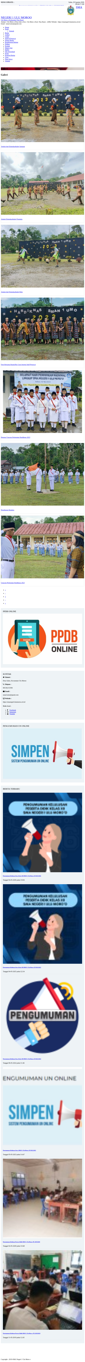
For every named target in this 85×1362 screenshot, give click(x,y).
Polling (7, 44)
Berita (7, 33)
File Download (10, 52)
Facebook (13, 710)
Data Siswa (8, 59)
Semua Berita (9, 40)
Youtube (12, 714)
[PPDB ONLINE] (42, 663)
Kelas (7, 53)
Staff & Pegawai (10, 38)
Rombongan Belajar (11, 42)
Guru (6, 57)
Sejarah (11, 31)
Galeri (7, 37)
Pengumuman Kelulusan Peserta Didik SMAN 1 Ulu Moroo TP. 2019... (42, 4)
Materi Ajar (8, 48)
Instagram (13, 712)
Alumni (7, 61)
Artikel (7, 35)
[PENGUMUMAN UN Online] (42, 778)
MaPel (7, 50)
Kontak (7, 46)
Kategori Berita (10, 55)
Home (7, 27)
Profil (7, 29)
